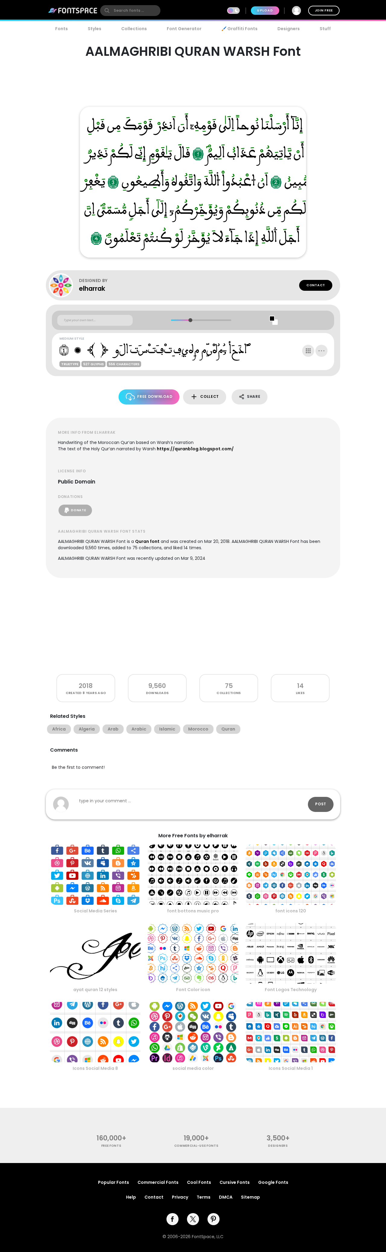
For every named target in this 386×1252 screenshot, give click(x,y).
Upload (265, 10)
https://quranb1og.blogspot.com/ (195, 449)
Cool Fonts (199, 1182)
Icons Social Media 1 (291, 1068)
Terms (203, 1197)
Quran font (147, 541)
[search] (130, 10)
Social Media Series (95, 911)
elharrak (92, 288)
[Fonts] (73, 10)
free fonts (111, 1145)
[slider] (190, 320)
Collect (209, 396)
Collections (134, 29)
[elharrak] (64, 285)
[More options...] (321, 351)
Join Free (324, 10)
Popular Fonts (113, 1182)
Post (320, 804)
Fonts (61, 29)
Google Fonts (273, 1182)
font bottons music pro (193, 911)
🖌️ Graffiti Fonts (239, 29)
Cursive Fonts (235, 1182)
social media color (193, 1068)
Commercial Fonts (158, 1182)
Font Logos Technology (291, 990)
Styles (94, 29)
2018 (86, 685)
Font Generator (184, 29)
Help (131, 1197)
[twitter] (193, 1219)
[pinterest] (213, 1219)
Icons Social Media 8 (95, 1068)
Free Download (154, 396)
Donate (78, 510)
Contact (315, 285)
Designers (288, 29)
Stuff (325, 29)
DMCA (226, 1197)
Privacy (180, 1197)
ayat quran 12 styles (95, 990)
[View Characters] (308, 351)
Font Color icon (193, 990)
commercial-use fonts (196, 1145)
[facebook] (172, 1219)
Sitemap (250, 1197)
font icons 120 (290, 911)
